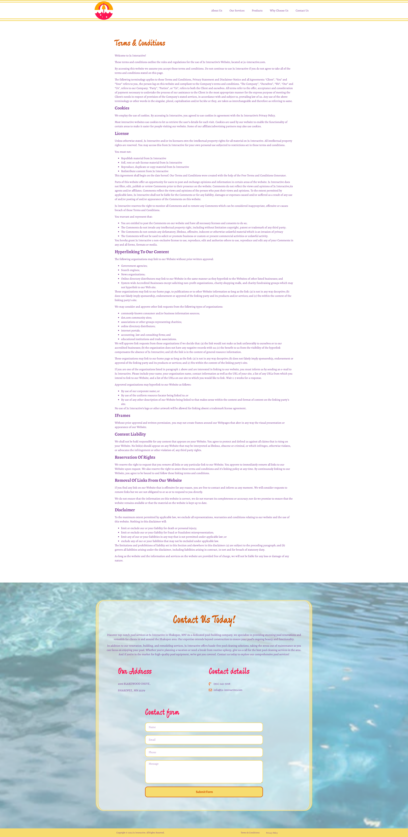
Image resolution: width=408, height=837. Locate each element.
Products (257, 10)
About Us (216, 10)
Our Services (236, 10)
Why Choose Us (279, 10)
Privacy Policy (272, 832)
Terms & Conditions (250, 832)
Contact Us (302, 10)
